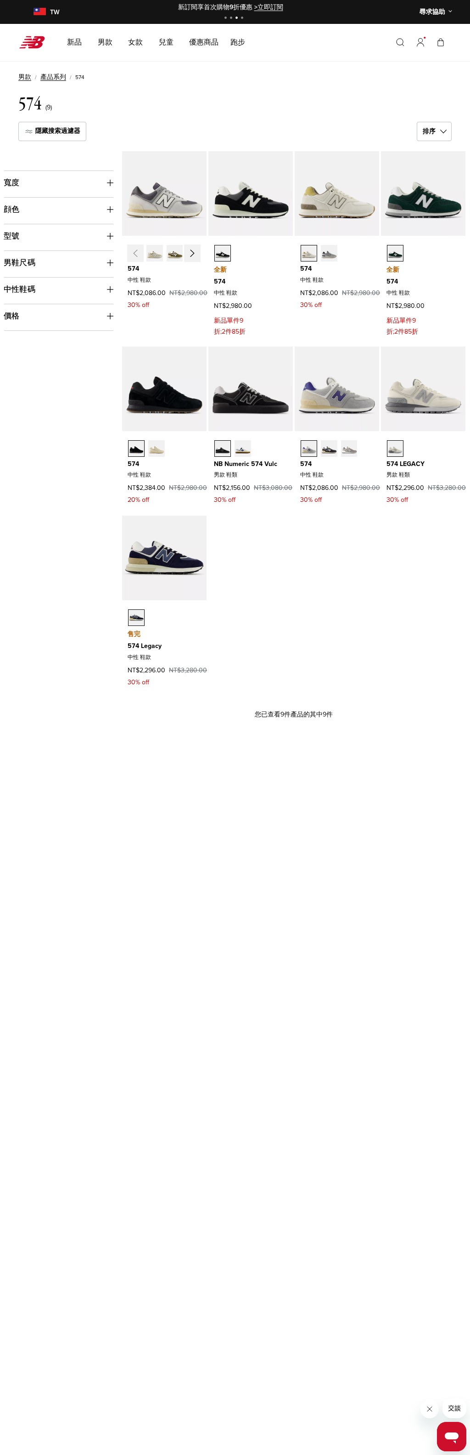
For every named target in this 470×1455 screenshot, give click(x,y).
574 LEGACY (405, 464)
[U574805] (309, 253)
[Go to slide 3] (238, 18)
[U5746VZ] (329, 253)
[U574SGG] (329, 448)
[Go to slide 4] (243, 18)
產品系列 (53, 77)
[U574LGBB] (136, 618)
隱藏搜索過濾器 (57, 131)
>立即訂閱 (268, 7)
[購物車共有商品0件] (440, 42)
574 (133, 269)
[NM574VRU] (243, 448)
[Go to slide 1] (226, 18)
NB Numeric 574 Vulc (245, 464)
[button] (420, 42)
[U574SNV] (349, 448)
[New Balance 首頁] (35, 42)
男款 (24, 77)
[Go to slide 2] (232, 18)
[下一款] (192, 253)
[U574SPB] (309, 448)
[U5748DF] (155, 253)
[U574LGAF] (395, 448)
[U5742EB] (156, 448)
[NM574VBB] (223, 448)
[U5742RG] (175, 253)
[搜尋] (400, 42)
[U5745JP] (223, 253)
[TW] (39, 12)
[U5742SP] (395, 253)
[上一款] (135, 253)
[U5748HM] (136, 448)
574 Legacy (145, 646)
